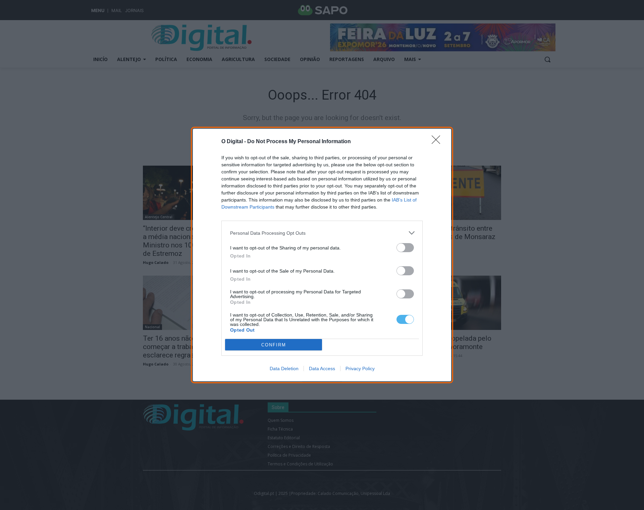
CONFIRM (273, 344)
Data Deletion (284, 368)
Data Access (322, 368)
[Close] (438, 141)
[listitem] (322, 232)
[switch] (405, 247)
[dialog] (322, 255)
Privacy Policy (360, 368)
